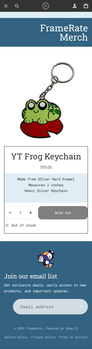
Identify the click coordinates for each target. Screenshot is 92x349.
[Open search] (16, 6)
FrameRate (34, 328)
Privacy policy (43, 337)
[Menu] (6, 6)
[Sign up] (80, 306)
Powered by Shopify (62, 328)
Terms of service (73, 337)
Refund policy (16, 337)
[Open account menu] (74, 6)
